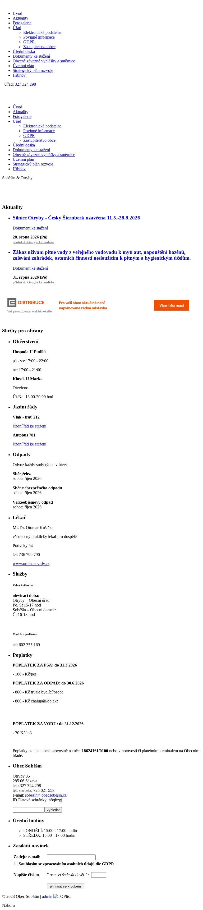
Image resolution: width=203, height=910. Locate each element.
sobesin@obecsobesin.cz (46, 795)
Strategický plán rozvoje (33, 70)
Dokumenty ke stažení (31, 56)
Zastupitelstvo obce (39, 46)
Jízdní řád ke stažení (29, 426)
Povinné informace (39, 37)
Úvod (17, 13)
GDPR (29, 42)
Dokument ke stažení (30, 228)
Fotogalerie (22, 23)
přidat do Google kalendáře (33, 242)
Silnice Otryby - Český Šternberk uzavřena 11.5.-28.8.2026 (76, 217)
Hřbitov (19, 75)
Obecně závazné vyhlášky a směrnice (44, 61)
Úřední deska (24, 51)
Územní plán (23, 65)
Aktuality (20, 18)
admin (47, 896)
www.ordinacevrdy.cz (31, 563)
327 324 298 (25, 84)
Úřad (17, 27)
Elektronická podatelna (42, 32)
